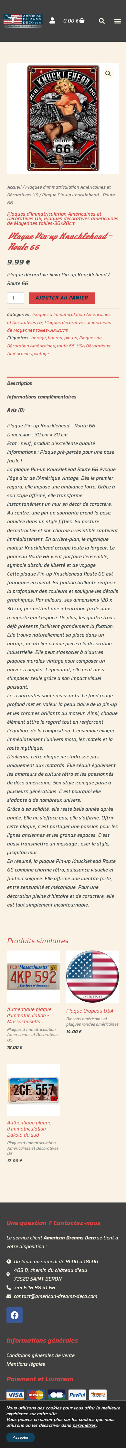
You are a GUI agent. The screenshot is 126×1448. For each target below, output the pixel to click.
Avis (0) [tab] (16, 410)
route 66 (66, 346)
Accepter (20, 1437)
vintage (41, 353)
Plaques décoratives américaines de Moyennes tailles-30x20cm (63, 221)
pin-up (70, 338)
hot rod (55, 338)
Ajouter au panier (62, 297)
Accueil (14, 187)
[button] (117, 21)
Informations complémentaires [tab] (42, 396)
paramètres (84, 1425)
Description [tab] (20, 383)
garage (38, 338)
